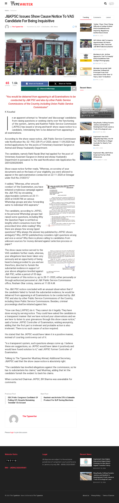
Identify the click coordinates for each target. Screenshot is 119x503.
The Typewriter (17, 27)
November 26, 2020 (33, 27)
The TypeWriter (15, 495)
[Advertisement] (59, 437)
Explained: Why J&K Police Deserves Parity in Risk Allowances (103, 155)
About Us (86, 495)
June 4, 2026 (98, 148)
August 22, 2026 (88, 115)
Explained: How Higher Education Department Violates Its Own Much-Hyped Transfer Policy (95, 111)
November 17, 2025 (100, 160)
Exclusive (13, 10)
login (12, 432)
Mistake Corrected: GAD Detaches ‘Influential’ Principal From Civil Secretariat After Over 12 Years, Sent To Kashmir (102, 72)
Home (7, 10)
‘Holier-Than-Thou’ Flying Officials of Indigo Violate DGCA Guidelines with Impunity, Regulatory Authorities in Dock (103, 28)
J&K (51, 27)
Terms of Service (108, 495)
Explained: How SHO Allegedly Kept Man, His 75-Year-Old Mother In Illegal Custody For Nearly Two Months (103, 141)
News (56, 27)
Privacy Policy (95, 495)
